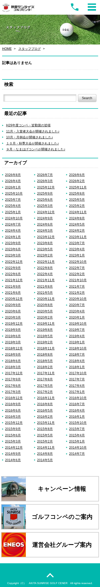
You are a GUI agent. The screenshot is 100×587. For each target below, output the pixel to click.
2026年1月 (13, 187)
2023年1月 (77, 255)
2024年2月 (77, 230)
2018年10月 (78, 348)
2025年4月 (13, 205)
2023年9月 (13, 243)
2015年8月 (45, 429)
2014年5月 (45, 460)
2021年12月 (14, 280)
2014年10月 (78, 447)
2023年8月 (45, 243)
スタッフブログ (29, 48)
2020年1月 (77, 317)
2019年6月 (13, 336)
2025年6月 (45, 199)
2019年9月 (13, 329)
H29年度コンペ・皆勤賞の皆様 (28, 125)
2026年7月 (45, 174)
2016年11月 (46, 398)
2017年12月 (14, 373)
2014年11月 (46, 447)
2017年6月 (13, 385)
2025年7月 (13, 199)
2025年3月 (45, 205)
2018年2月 (45, 367)
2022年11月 (46, 261)
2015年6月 (13, 435)
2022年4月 (45, 274)
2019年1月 (77, 342)
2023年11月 (78, 237)
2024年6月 (45, 224)
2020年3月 (13, 317)
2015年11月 (46, 422)
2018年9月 (13, 354)
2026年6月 (77, 174)
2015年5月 (45, 435)
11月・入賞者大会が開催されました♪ (32, 131)
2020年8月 (45, 305)
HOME (7, 48)
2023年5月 (45, 249)
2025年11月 (78, 187)
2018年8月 (45, 354)
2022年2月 (77, 274)
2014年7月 (77, 453)
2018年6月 (13, 361)
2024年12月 (46, 212)
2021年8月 (45, 286)
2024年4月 (13, 230)
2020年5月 (45, 311)
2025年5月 (77, 199)
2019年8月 (45, 329)
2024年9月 (45, 218)
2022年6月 (13, 274)
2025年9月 (45, 193)
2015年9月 (13, 429)
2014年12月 (14, 447)
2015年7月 (77, 429)
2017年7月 (77, 379)
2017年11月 (46, 373)
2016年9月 (13, 404)
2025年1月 (13, 212)
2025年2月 (77, 205)
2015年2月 (45, 441)
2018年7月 (77, 354)
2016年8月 (45, 404)
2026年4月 (13, 181)
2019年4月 (77, 336)
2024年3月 (45, 230)
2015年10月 (78, 422)
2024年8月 (77, 218)
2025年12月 (46, 187)
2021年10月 (78, 280)
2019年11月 (46, 323)
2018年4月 (77, 361)
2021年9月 (13, 286)
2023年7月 (77, 243)
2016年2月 (45, 416)
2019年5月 (45, 336)
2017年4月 (77, 385)
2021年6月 (13, 292)
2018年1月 (77, 367)
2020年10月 (78, 298)
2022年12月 (14, 261)
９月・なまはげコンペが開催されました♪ (35, 149)
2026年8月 (13, 174)
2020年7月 (77, 305)
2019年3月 (13, 342)
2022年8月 (45, 268)
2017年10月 (78, 373)
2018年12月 (14, 348)
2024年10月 (14, 218)
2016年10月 (78, 398)
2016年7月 (77, 404)
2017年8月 (45, 379)
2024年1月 (13, 237)
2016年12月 (14, 398)
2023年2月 (45, 255)
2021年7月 (77, 286)
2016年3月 (13, 416)
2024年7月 (13, 224)
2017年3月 (13, 391)
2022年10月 (78, 261)
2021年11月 (46, 280)
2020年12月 (14, 298)
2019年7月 (77, 329)
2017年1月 (77, 391)
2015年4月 (77, 435)
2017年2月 (45, 391)
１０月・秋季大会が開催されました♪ (32, 143)
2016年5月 (45, 410)
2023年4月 (77, 249)
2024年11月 (78, 212)
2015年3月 (13, 441)
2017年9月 (13, 379)
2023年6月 (13, 249)
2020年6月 (13, 311)
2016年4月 (77, 410)
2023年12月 (46, 237)
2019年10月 (78, 323)
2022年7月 (77, 268)
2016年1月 (77, 416)
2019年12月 (14, 323)
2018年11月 (46, 348)
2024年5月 (77, 224)
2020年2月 (45, 317)
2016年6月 (13, 410)
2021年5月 (45, 292)
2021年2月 (77, 292)
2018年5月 (45, 361)
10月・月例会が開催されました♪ (29, 137)
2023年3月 (13, 255)
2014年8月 (45, 453)
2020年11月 (46, 298)
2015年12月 (14, 422)
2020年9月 (13, 305)
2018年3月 (13, 367)
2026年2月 (77, 181)
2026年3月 (45, 181)
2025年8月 (77, 193)
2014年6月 (13, 460)
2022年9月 (13, 268)
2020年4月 (77, 311)
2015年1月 (77, 441)
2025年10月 (14, 193)
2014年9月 (13, 453)
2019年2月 (45, 342)
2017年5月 (45, 385)
